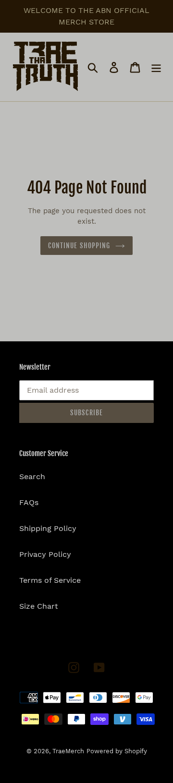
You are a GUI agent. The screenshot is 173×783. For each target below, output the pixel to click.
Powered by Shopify (116, 751)
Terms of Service (50, 580)
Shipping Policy (47, 528)
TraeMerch (68, 751)
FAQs (28, 502)
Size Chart (38, 606)
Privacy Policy (45, 554)
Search (32, 476)
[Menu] (156, 67)
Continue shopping (79, 245)
